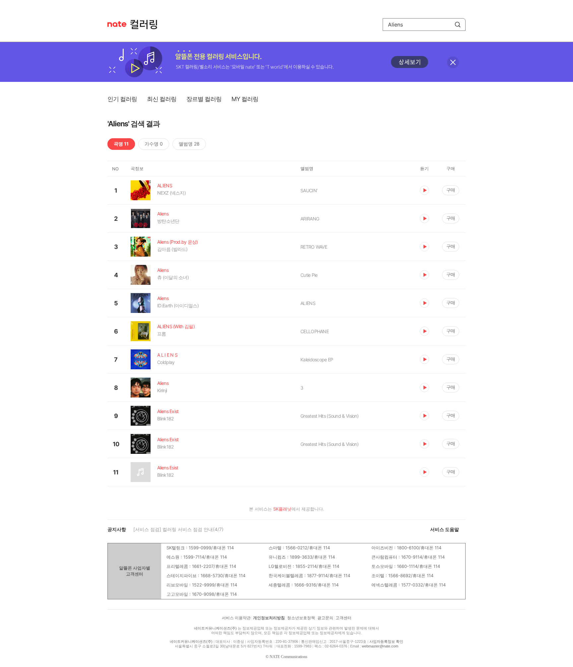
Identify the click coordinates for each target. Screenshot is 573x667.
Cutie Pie (309, 275)
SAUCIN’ (308, 190)
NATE (116, 24)
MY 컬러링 (244, 98)
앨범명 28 (189, 144)
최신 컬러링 (161, 98)
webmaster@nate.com (380, 646)
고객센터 (343, 618)
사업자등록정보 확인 (386, 641)
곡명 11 (121, 144)
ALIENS (307, 303)
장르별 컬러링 (204, 98)
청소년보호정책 (301, 618)
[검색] (457, 24)
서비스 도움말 (444, 529)
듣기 (424, 190)
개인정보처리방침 (269, 618)
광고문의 (325, 618)
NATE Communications (288, 656)
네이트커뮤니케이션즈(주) (215, 628)
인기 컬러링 (122, 98)
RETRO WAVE (313, 247)
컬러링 (146, 24)
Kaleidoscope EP (316, 359)
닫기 (453, 62)
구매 (450, 190)
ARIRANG (309, 218)
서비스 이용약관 (236, 618)
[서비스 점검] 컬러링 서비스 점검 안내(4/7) (178, 529)
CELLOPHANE (314, 331)
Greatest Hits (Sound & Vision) (329, 416)
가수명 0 (154, 144)
